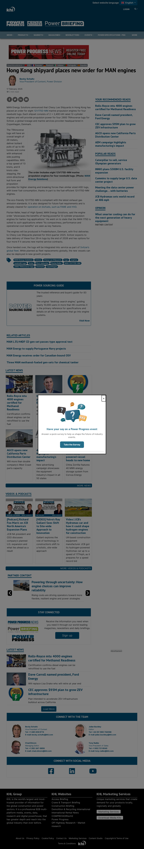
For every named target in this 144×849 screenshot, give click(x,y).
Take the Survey (72, 444)
